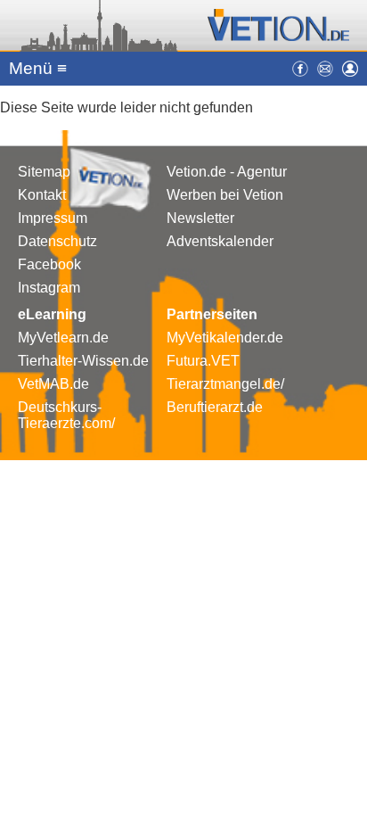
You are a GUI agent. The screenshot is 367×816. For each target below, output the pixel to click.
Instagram (49, 287)
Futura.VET (203, 360)
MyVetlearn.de (63, 337)
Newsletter (200, 218)
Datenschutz (57, 241)
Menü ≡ (38, 68)
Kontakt (42, 194)
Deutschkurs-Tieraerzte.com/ (66, 415)
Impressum (52, 218)
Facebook (49, 264)
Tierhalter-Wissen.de (83, 360)
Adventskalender (220, 241)
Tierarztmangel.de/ (225, 384)
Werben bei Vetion (225, 194)
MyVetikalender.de (225, 337)
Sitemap (44, 171)
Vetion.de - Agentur (227, 171)
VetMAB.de (53, 384)
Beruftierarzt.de (215, 407)
